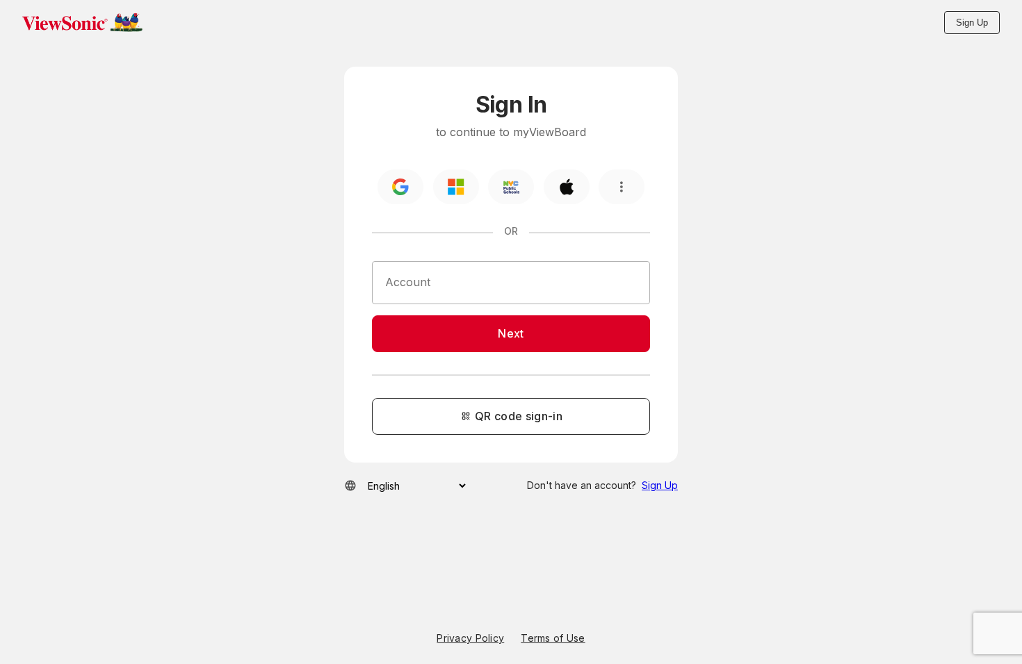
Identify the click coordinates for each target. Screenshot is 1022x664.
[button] (82, 22)
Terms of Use (553, 638)
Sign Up (972, 22)
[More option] (621, 186)
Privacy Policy (470, 638)
